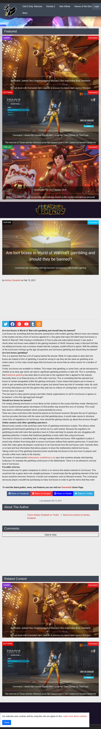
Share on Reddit (64, 493)
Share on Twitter (84, 493)
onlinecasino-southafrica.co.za (41, 457)
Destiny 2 (50, 6)
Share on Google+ (42, 493)
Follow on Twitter (43, 515)
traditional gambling (15, 375)
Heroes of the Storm (83, 6)
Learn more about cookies (75, 716)
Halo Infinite (64, 6)
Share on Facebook (20, 493)
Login (96, 6)
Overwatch (66, 487)
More (24, 13)
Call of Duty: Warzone (32, 6)
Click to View (51, 535)
